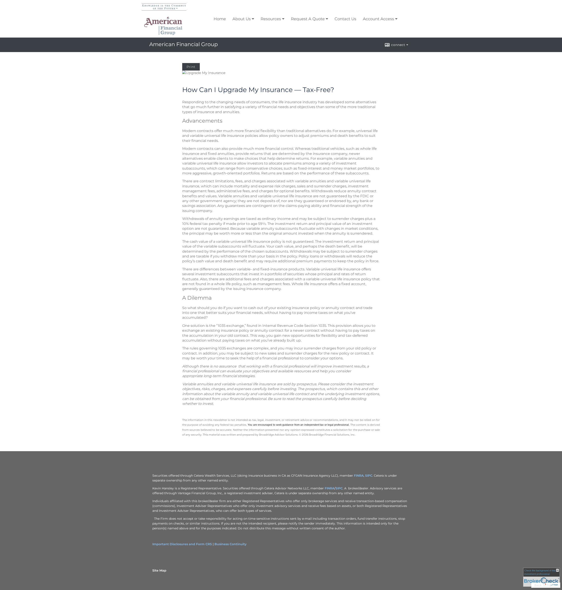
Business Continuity (230, 544)
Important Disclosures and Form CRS (182, 544)
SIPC (368, 476)
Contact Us (345, 18)
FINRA (359, 476)
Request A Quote (308, 18)
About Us (241, 18)
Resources (271, 18)
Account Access (378, 18)
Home (220, 18)
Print (191, 67)
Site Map (159, 570)
